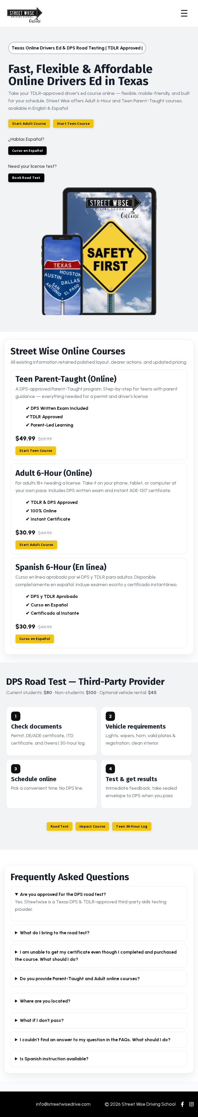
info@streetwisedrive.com (63, 1104)
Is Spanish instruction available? (54, 1059)
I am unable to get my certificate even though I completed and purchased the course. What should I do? (96, 955)
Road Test (60, 826)
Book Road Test (26, 177)
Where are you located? (45, 1001)
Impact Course (92, 826)
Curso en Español (27, 150)
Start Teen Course (73, 123)
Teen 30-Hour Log (131, 826)
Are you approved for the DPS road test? (63, 894)
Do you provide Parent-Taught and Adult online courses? (80, 978)
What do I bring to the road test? (54, 933)
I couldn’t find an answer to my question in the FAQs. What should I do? (95, 1040)
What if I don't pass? (42, 1020)
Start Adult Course (29, 123)
